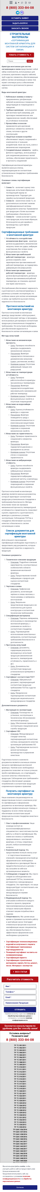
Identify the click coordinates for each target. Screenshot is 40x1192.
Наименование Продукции (17, 1003)
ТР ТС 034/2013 (20, 1125)
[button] (17, 12)
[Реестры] (26, 2)
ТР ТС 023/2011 (20, 1098)
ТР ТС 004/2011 (20, 1053)
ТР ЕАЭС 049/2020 (20, 1161)
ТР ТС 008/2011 (20, 1062)
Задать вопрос (20, 23)
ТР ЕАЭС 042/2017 (20, 1144)
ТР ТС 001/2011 (20, 1045)
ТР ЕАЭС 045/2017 (20, 1151)
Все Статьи (21, 972)
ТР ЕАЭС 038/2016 (20, 1134)
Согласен (20, 1187)
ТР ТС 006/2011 (20, 1057)
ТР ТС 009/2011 (20, 1065)
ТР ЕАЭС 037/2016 (20, 1132)
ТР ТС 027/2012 (20, 1108)
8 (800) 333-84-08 (20, 8)
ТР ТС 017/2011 (20, 1084)
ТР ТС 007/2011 (20, 1060)
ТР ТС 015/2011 (20, 1079)
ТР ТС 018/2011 (20, 1086)
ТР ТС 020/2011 (20, 1091)
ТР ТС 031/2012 (20, 1118)
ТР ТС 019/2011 (20, 1089)
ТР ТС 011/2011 (20, 1069)
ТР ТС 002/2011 (20, 1048)
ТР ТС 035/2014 (20, 1127)
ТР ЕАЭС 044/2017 (20, 1149)
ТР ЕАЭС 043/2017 (20, 1146)
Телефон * (10, 992)
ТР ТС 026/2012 (20, 1106)
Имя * (8, 986)
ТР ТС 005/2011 (20, 1055)
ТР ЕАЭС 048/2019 (20, 1158)
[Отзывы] (22, 2)
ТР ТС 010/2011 (20, 1067)
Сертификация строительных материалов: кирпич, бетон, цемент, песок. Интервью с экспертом (22, 963)
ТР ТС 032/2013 (20, 1120)
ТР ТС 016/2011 (20, 1082)
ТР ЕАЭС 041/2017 (20, 1142)
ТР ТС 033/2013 (20, 1122)
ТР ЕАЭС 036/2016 (20, 1130)
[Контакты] (30, 2)
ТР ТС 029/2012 (20, 1113)
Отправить (20, 1010)
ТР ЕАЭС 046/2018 (20, 1154)
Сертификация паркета (16, 958)
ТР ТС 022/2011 (20, 1096)
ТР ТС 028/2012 (20, 1110)
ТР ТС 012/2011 (20, 1072)
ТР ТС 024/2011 (20, 1101)
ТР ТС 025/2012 (20, 1103)
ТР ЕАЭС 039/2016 (20, 1137)
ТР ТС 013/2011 (20, 1074)
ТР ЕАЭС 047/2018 (20, 1156)
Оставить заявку (20, 18)
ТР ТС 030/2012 (20, 1115)
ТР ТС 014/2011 (20, 1077)
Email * (8, 997)
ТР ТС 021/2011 (20, 1094)
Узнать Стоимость (19, 55)
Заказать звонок (20, 28)
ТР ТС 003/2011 (20, 1050)
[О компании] (17, 2)
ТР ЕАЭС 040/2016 (20, 1139)
